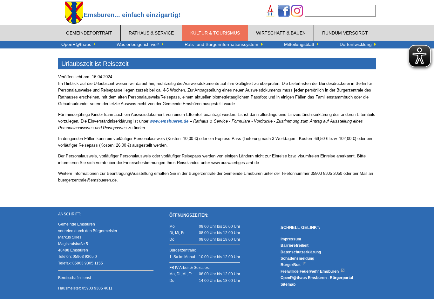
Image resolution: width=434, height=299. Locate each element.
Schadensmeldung (297, 258)
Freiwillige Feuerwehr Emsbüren (310, 271)
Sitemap (288, 284)
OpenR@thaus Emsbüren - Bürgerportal (317, 278)
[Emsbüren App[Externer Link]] (270, 11)
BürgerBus (291, 265)
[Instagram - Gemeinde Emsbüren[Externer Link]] (297, 11)
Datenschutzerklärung (301, 252)
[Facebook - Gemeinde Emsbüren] (283, 11)
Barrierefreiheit (295, 245)
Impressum (291, 239)
